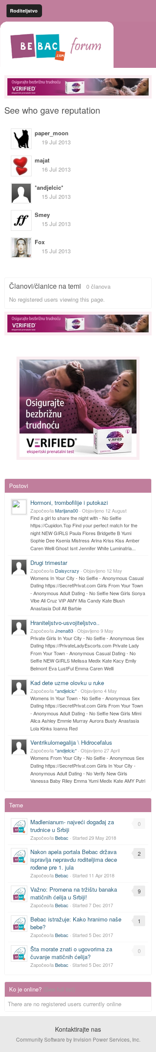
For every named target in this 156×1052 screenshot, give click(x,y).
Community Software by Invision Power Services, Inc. (78, 1039)
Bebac (61, 837)
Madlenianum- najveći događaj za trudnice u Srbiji (72, 826)
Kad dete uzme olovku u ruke (67, 683)
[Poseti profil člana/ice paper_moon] (21, 138)
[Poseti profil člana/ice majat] (21, 165)
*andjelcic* (66, 690)
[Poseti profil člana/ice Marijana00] (19, 507)
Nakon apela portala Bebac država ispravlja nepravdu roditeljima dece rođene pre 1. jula (73, 859)
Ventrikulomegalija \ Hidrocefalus (71, 742)
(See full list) (59, 989)
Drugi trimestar (48, 562)
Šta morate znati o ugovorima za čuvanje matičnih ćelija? (71, 953)
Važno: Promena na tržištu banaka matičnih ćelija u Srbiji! (73, 893)
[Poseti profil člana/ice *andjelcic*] (21, 193)
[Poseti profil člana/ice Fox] (21, 247)
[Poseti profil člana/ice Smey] (21, 220)
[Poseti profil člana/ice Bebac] (19, 826)
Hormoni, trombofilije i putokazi (69, 502)
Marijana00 (66, 510)
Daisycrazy (67, 570)
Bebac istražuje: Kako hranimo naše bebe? (75, 923)
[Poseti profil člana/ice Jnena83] (19, 627)
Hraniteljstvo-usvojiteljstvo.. (65, 622)
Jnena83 (64, 630)
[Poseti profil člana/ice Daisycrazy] (19, 567)
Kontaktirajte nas (78, 1029)
